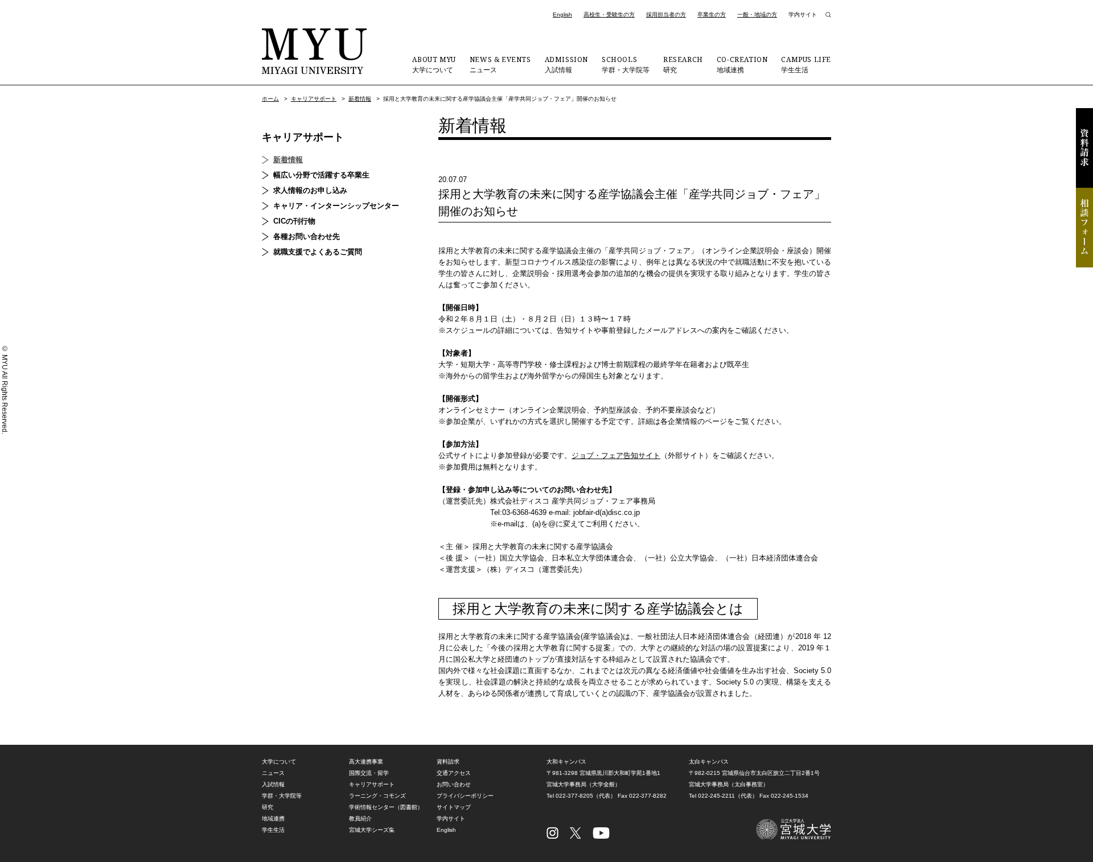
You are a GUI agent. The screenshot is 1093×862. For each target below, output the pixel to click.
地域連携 (742, 64)
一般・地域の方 (757, 14)
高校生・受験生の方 (609, 14)
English (562, 14)
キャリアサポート (313, 99)
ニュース (500, 64)
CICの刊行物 (294, 221)
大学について (433, 64)
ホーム (270, 99)
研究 (683, 64)
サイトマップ (454, 807)
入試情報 (566, 64)
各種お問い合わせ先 (306, 236)
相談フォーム (1084, 227)
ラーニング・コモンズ (377, 796)
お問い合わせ (454, 784)
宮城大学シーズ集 (372, 830)
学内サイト (802, 14)
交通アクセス (454, 773)
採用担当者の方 (666, 14)
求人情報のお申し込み (310, 190)
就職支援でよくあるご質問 (317, 252)
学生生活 (806, 64)
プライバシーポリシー (465, 796)
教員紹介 (360, 818)
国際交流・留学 (369, 773)
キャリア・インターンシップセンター (336, 205)
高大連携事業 (366, 761)
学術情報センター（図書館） (386, 807)
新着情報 (359, 99)
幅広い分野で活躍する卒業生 (321, 175)
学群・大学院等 (626, 64)
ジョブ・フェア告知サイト (616, 455)
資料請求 (1084, 148)
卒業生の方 (711, 14)
